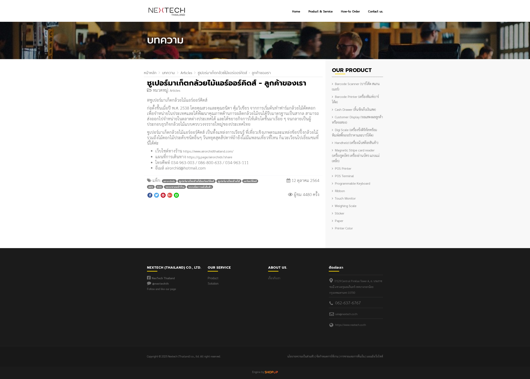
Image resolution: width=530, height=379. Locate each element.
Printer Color (344, 228)
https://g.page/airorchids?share (209, 157)
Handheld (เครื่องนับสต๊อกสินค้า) (356, 142)
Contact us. (375, 10)
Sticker (339, 213)
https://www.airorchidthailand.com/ (208, 151)
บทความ (168, 72)
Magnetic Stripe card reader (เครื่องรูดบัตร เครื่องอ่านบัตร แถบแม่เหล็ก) (355, 155)
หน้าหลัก (150, 72)
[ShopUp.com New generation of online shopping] (271, 371)
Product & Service (320, 10)
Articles (186, 72)
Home (296, 10)
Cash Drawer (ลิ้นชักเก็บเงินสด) (355, 109)
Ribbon (340, 191)
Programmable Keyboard (352, 183)
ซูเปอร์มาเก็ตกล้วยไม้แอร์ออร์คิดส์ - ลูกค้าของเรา (234, 72)
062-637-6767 (348, 302)
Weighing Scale (346, 206)
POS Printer (343, 168)
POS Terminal (344, 176)
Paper (339, 220)
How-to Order (350, 10)
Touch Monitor (345, 198)
